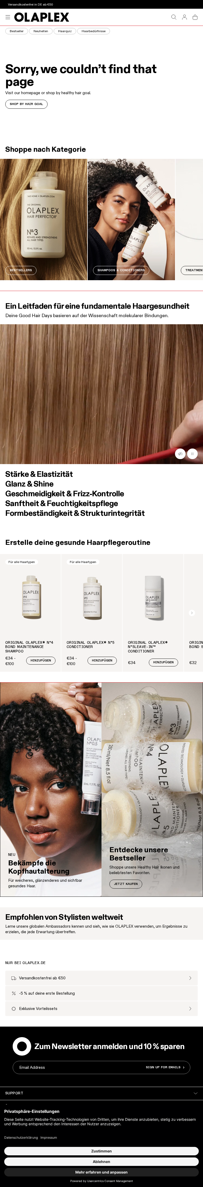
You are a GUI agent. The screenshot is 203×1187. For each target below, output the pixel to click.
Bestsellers (21, 270)
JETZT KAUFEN (126, 884)
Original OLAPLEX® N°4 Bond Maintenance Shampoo (29, 647)
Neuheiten (41, 31)
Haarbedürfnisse (93, 31)
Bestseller (17, 31)
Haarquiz (65, 31)
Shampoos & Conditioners (121, 270)
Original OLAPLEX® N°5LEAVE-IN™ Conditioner (148, 647)
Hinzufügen (41, 660)
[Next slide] (192, 613)
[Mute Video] (192, 454)
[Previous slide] (11, 613)
